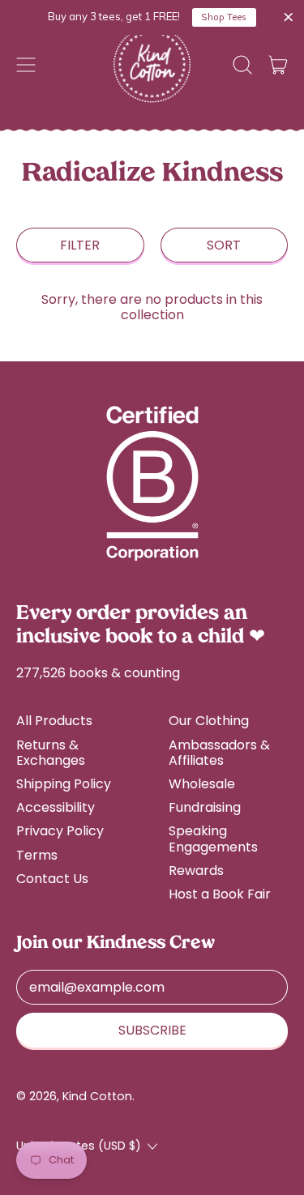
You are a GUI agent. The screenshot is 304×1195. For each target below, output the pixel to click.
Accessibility (55, 807)
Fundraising (205, 807)
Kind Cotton (97, 1096)
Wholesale (202, 784)
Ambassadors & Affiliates (219, 753)
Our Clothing (209, 720)
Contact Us (52, 878)
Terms (37, 855)
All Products (54, 720)
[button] (242, 65)
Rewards (196, 870)
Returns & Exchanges (50, 753)
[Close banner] (288, 18)
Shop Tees (223, 17)
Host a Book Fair (220, 894)
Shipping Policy (63, 784)
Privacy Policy (60, 831)
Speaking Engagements (213, 839)
